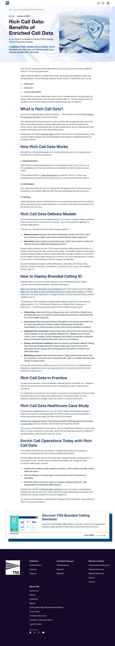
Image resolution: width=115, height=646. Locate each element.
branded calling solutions (51, 489)
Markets (33, 603)
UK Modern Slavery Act (38, 616)
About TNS (34, 587)
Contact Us (34, 591)
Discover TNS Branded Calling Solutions (66, 517)
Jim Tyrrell (15, 39)
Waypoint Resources (96, 574)
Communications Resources (99, 565)
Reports (92, 578)
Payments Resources (96, 569)
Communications (36, 565)
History (32, 595)
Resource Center (96, 561)
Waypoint (33, 574)
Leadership (34, 599)
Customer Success (65, 561)
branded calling (48, 134)
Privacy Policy (35, 612)
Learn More (89, 535)
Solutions (34, 561)
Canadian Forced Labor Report (41, 620)
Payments (33, 569)
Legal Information (36, 624)
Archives (92, 582)
